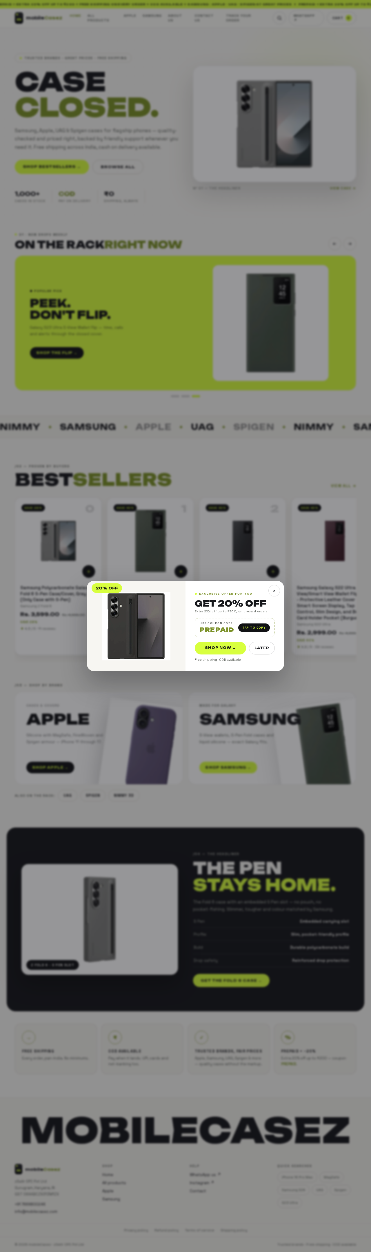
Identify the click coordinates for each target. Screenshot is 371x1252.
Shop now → (220, 648)
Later (261, 648)
